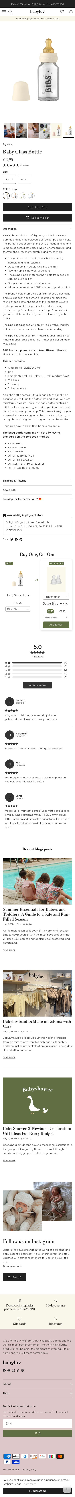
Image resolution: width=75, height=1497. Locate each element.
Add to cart (37, 207)
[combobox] (17, 609)
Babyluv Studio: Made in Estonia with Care (37, 1024)
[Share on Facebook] (16, 539)
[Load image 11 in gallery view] (37, 71)
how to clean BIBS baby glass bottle (38, 426)
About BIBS (9, 490)
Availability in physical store (25, 515)
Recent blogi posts (38, 849)
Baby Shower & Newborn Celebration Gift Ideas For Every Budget (37, 1131)
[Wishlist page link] (62, 12)
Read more (9, 950)
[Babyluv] (37, 12)
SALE (35, 3)
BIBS (9, 144)
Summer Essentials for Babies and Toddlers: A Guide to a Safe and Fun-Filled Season (36, 914)
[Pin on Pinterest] (20, 539)
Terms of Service (11, 1469)
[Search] (12, 12)
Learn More (29, 1484)
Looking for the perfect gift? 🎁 (22, 499)
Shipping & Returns (14, 480)
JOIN (37, 1433)
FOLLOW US (14, 1277)
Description (10, 228)
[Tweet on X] (11, 539)
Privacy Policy (29, 1469)
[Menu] (4, 12)
